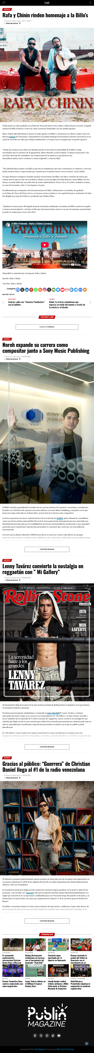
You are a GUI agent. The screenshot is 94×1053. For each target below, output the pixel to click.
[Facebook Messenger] (58, 290)
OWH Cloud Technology (65, 1049)
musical (12, 136)
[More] (85, 290)
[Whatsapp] (36, 290)
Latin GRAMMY (53, 713)
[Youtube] (63, 290)
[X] (22, 290)
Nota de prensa (12, 23)
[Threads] (49, 290)
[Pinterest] (31, 290)
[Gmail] (67, 290)
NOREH (60, 518)
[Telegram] (76, 290)
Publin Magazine (40, 1049)
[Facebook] (18, 290)
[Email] (54, 290)
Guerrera (30, 892)
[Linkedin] (27, 290)
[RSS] (40, 290)
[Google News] (80, 290)
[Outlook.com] (71, 290)
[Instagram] (45, 290)
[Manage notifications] (86, 1043)
